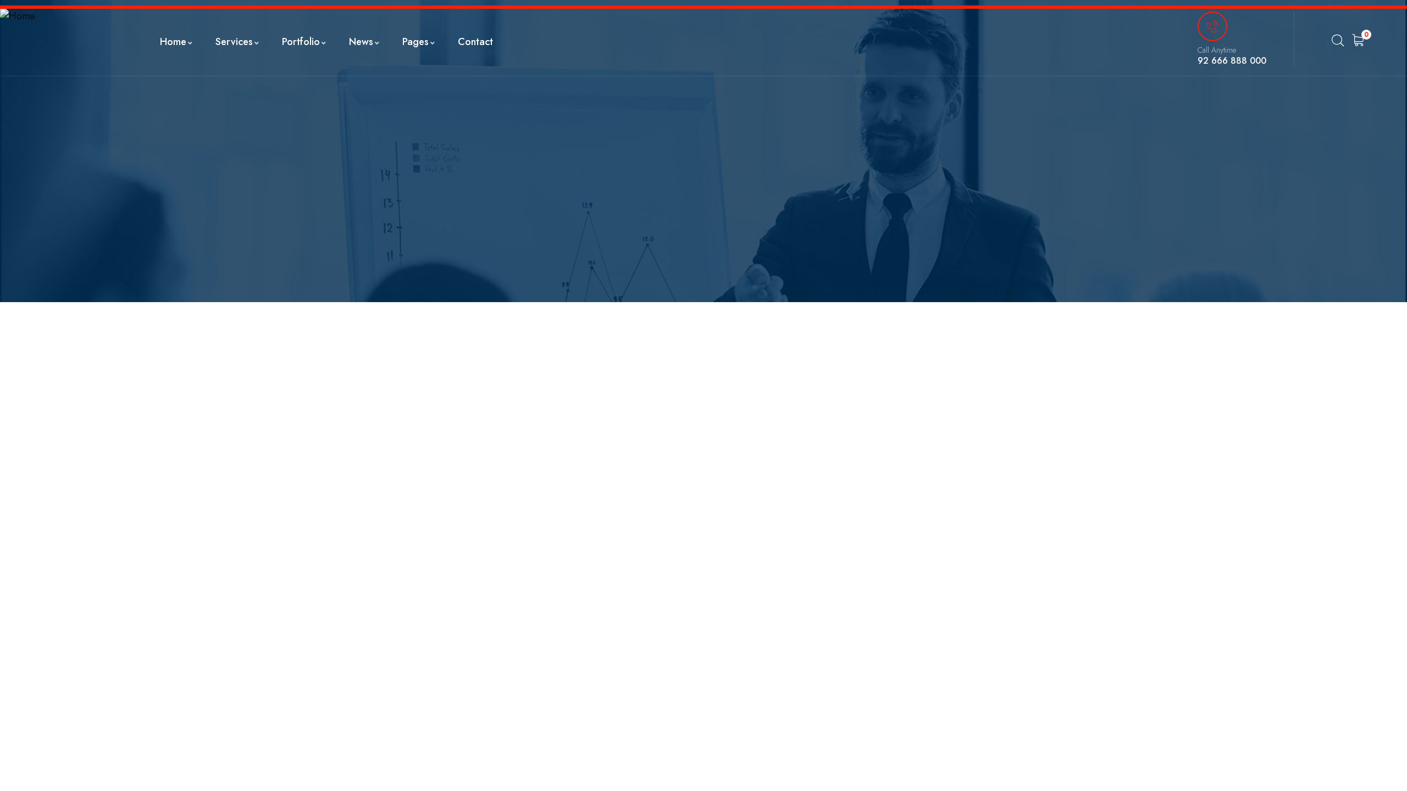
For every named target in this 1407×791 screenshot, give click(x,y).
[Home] (17, 16)
